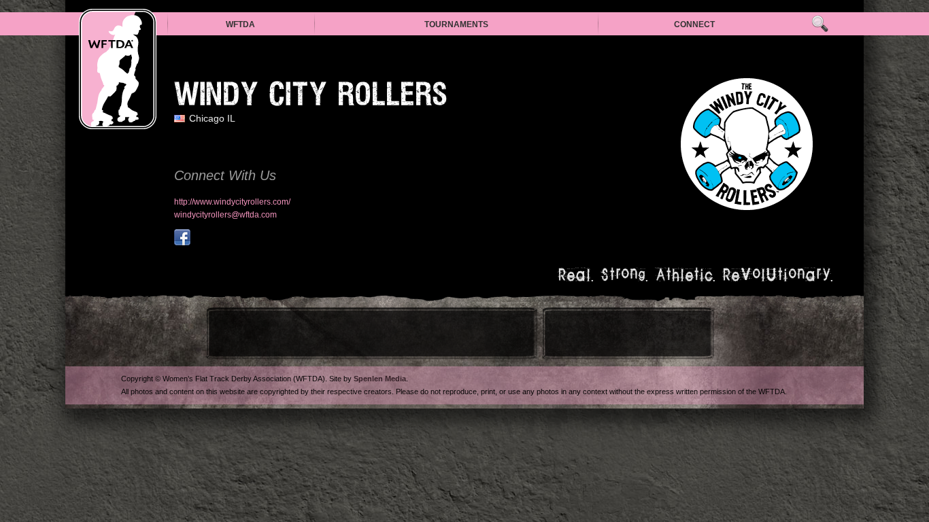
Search (820, 24)
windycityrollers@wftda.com (225, 215)
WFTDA (240, 24)
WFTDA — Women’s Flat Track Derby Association (117, 69)
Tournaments (456, 24)
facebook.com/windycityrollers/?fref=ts (182, 237)
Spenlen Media (380, 379)
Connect (694, 24)
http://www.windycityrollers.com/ (232, 202)
